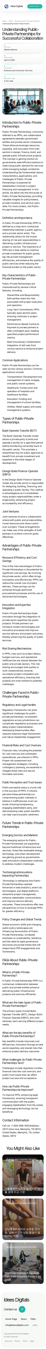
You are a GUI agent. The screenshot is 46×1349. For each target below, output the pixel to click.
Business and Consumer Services (27, 21)
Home (4, 21)
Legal (32, 1341)
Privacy (17, 1341)
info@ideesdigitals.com (17, 1325)
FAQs (33, 1319)
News (11, 21)
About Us (8, 1341)
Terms (25, 1341)
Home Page (11, 1319)
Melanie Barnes (10, 50)
